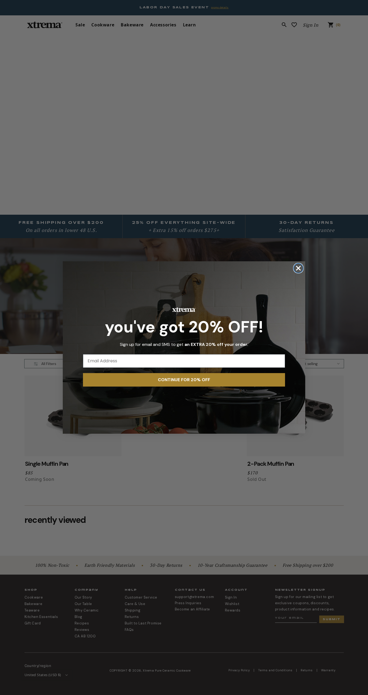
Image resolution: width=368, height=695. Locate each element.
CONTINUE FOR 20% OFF (184, 380)
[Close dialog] (298, 268)
